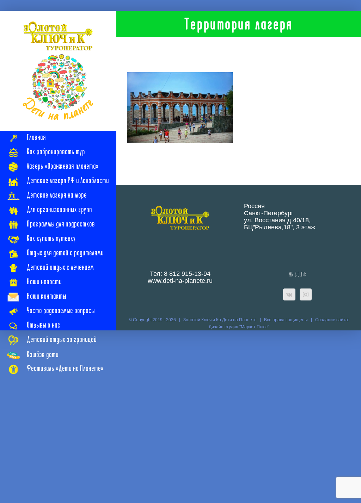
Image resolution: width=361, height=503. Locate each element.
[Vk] (289, 294)
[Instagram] (306, 294)
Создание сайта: (332, 319)
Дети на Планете (239, 319)
